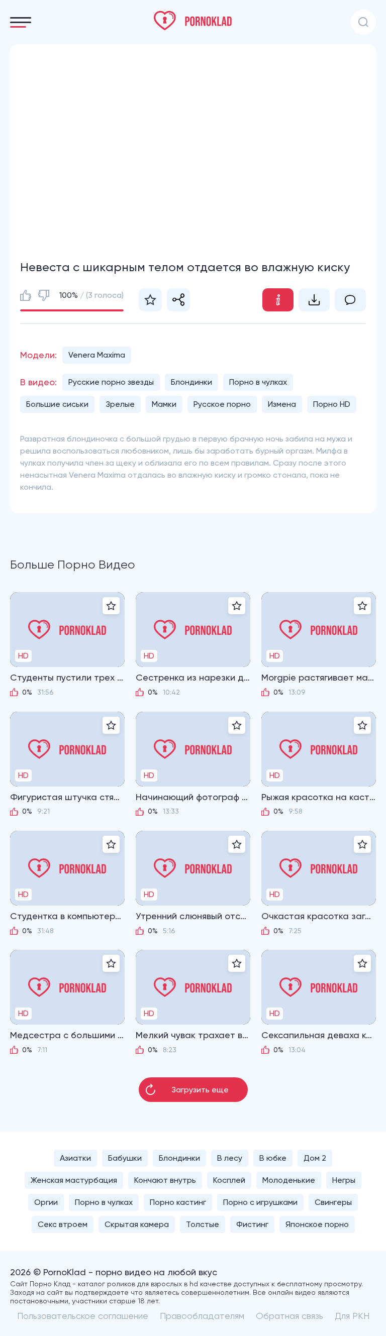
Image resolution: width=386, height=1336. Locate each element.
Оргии (46, 1202)
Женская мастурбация (74, 1180)
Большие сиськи (57, 404)
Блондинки (191, 382)
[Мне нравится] (25, 295)
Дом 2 (315, 1158)
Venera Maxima (96, 355)
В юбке (272, 1158)
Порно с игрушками (260, 1202)
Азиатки (75, 1158)
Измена (282, 404)
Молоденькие (288, 1180)
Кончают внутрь (165, 1180)
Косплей (229, 1180)
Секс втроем (62, 1224)
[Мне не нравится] (43, 295)
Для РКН (352, 1315)
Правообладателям (202, 1315)
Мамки (164, 404)
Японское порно (317, 1224)
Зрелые (120, 404)
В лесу (229, 1158)
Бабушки (125, 1158)
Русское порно (222, 404)
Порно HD (331, 404)
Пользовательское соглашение (82, 1315)
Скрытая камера (137, 1224)
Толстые (202, 1224)
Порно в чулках (258, 382)
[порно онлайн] (193, 21)
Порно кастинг (178, 1202)
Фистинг (252, 1224)
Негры (343, 1180)
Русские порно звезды (111, 382)
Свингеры (333, 1202)
